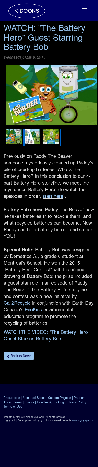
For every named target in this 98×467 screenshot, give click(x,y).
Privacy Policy (76, 402)
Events (29, 402)
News (18, 402)
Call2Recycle (17, 302)
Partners (79, 397)
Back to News (20, 355)
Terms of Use (13, 406)
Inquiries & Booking (50, 402)
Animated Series (34, 397)
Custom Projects (59, 397)
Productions (12, 397)
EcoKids (33, 309)
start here (53, 195)
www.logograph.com (83, 420)
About (8, 402)
